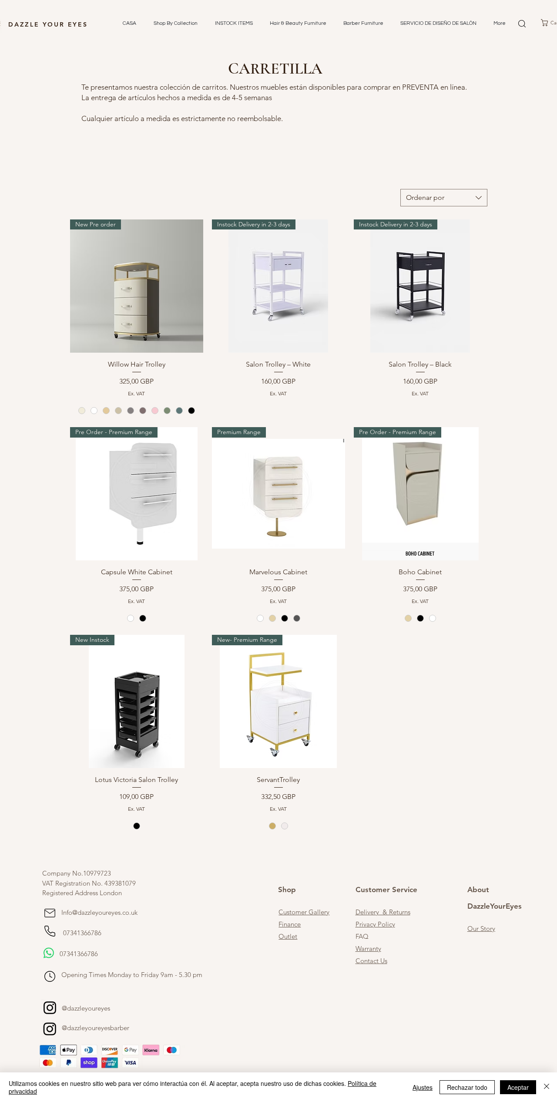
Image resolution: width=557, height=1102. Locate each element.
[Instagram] (49, 1007)
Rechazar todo (467, 1087)
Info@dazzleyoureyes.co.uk (99, 912)
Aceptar (518, 1087)
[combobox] (443, 197)
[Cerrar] (546, 1087)
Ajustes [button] (423, 1087)
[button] (173, 23)
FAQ (362, 936)
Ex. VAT (136, 393)
